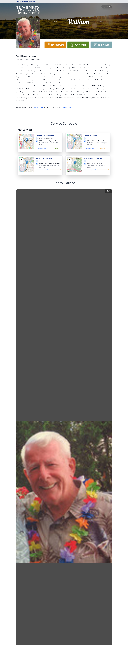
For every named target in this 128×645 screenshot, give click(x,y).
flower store (67, 107)
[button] (26, 140)
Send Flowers (102, 148)
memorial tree (38, 107)
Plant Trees (55, 148)
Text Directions (42, 148)
